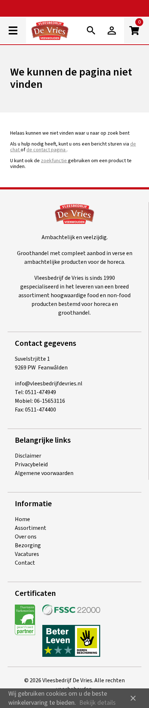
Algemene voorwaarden (44, 473)
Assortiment (30, 528)
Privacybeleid (31, 464)
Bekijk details (97, 702)
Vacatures (27, 554)
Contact (25, 563)
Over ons (26, 537)
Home (22, 519)
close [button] (133, 698)
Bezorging (28, 545)
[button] (111, 30)
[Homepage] (55, 31)
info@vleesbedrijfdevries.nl (48, 384)
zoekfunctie (54, 160)
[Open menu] (13, 30)
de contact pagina (46, 150)
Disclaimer (28, 456)
